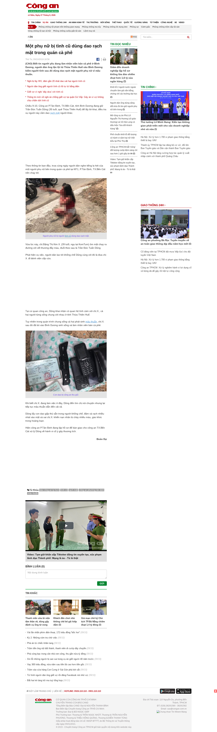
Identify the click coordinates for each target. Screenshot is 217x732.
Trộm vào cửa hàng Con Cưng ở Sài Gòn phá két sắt (53, 669)
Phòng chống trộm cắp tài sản (166, 27)
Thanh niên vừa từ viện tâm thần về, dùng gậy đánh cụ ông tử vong (37, 621)
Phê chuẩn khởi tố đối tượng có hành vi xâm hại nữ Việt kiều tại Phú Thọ (123, 137)
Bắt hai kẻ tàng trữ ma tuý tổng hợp (45, 680)
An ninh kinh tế (76, 22)
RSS (135, 37)
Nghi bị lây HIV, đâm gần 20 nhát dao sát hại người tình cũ (56, 81)
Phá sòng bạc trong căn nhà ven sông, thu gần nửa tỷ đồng (56, 653)
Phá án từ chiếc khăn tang (40, 643)
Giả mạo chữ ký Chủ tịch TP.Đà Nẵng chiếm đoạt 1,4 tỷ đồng (93, 621)
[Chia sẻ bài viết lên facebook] (97, 59)
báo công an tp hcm (49, 490)
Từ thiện (154, 22)
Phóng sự (134, 27)
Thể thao (117, 22)
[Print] (104, 59)
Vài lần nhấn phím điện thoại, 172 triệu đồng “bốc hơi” (53, 632)
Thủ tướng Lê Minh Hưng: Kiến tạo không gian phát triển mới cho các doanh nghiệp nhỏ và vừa (165, 126)
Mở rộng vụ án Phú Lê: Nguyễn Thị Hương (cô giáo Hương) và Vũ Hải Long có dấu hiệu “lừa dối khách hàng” (123, 122)
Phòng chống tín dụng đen (115, 27)
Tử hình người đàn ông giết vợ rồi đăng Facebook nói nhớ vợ (57, 675)
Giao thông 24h (58, 22)
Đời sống (105, 22)
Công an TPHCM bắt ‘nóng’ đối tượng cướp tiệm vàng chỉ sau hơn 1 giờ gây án (123, 150)
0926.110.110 (80, 691)
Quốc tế (128, 22)
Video (181, 22)
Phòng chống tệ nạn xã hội (39, 31)
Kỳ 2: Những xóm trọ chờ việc (42, 637)
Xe (175, 22)
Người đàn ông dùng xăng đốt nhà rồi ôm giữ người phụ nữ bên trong (123, 106)
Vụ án (45, 22)
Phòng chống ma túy (91, 27)
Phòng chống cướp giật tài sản (67, 31)
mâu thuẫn (91, 321)
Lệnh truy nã (89, 31)
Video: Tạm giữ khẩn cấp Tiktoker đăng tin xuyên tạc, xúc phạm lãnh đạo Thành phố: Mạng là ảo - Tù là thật (122, 164)
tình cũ (68, 236)
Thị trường (92, 22)
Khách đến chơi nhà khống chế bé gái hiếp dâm (65, 621)
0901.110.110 (94, 691)
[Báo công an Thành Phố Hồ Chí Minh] (42, 7)
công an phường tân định (91, 490)
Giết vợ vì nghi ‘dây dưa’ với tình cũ (45, 92)
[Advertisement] (130, 10)
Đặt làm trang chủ (40, 691)
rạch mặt (55, 113)
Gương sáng (141, 22)
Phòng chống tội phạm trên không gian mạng (59, 27)
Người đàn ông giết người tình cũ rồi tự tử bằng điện (53, 86)
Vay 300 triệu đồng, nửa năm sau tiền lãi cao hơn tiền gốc (55, 664)
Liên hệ (58, 691)
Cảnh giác (145, 27)
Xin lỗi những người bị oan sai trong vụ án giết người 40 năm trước (60, 659)
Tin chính (36, 22)
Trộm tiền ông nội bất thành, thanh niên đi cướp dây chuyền (56, 648)
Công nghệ (166, 22)
